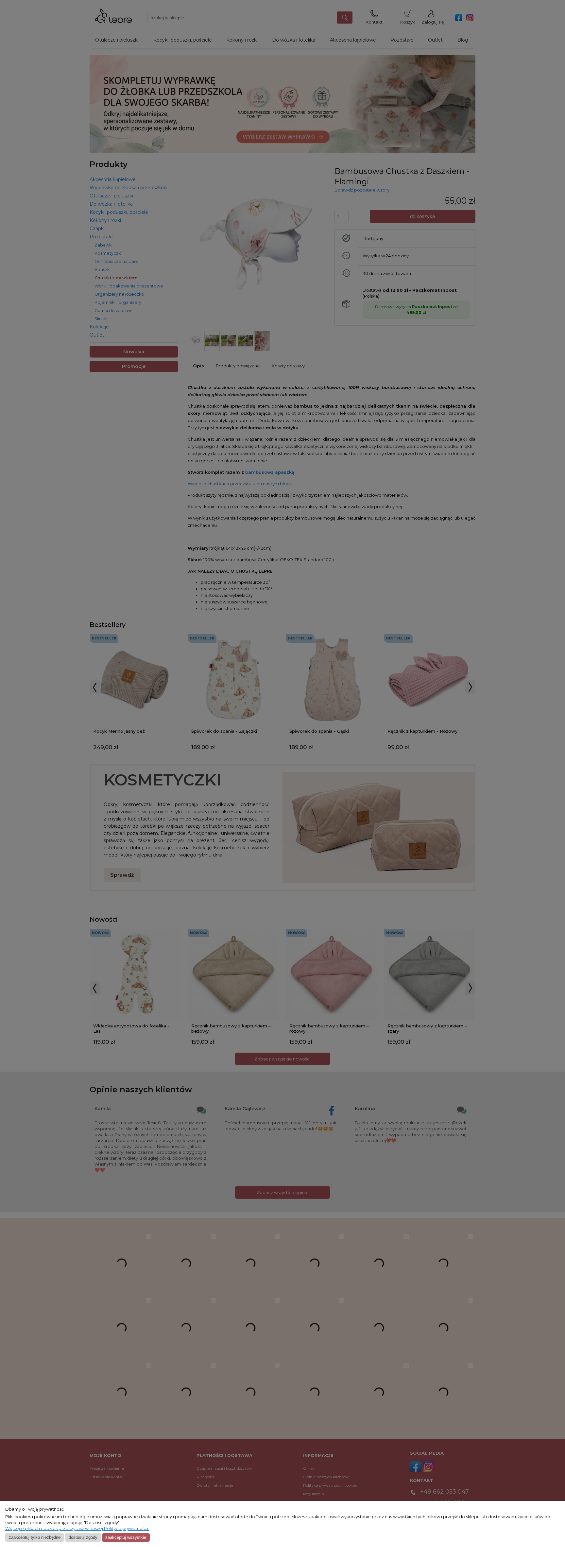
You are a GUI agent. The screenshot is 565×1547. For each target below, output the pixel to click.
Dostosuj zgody (83, 1537)
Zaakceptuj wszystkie (125, 1537)
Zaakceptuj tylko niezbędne (34, 1537)
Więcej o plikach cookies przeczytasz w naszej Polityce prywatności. (77, 1528)
